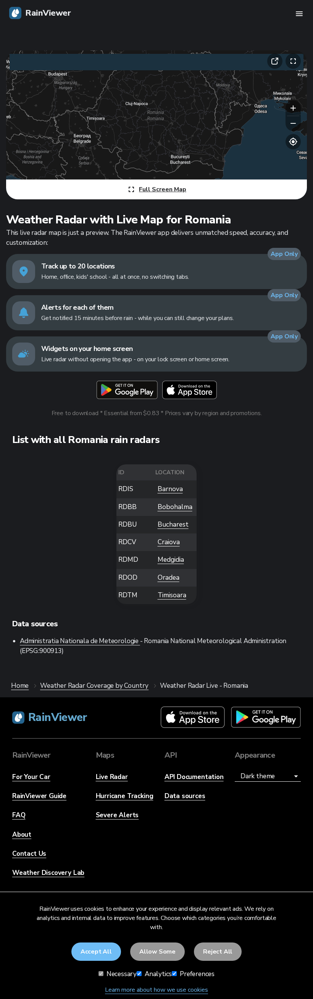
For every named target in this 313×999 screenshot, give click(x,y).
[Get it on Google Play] (127, 390)
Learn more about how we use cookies (156, 990)
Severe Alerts (117, 815)
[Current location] (293, 141)
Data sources (185, 796)
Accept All (96, 951)
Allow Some (157, 951)
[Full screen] (293, 61)
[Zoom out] (293, 123)
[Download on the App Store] (189, 390)
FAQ (18, 815)
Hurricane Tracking (124, 796)
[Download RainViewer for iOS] (193, 717)
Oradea (168, 577)
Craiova (169, 542)
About (21, 834)
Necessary (121, 974)
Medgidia (171, 559)
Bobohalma (175, 507)
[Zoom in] (293, 108)
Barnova (170, 489)
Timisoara (172, 595)
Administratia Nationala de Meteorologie (80, 641)
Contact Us (29, 853)
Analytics (157, 974)
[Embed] (274, 61)
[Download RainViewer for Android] (266, 717)
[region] (156, 124)
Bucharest (173, 524)
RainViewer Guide (39, 796)
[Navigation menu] (299, 14)
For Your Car (31, 777)
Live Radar (112, 777)
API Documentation (194, 777)
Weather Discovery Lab (48, 872)
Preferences (196, 974)
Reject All (217, 951)
